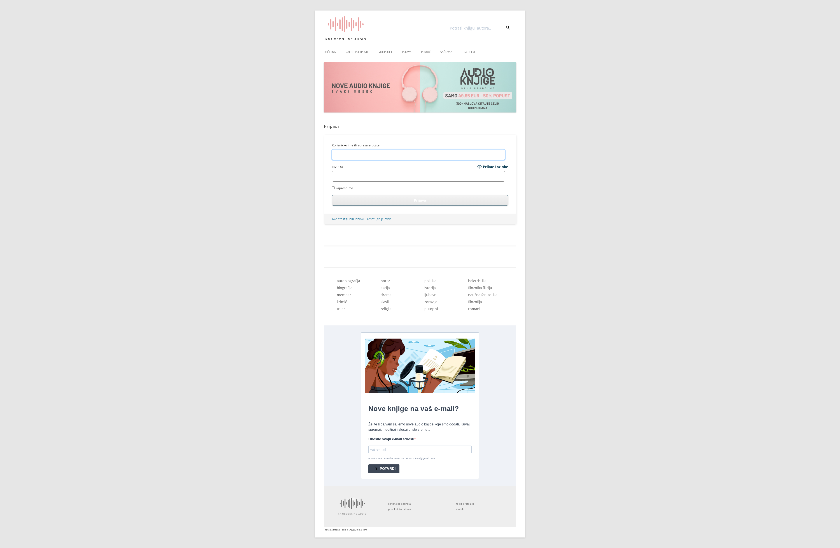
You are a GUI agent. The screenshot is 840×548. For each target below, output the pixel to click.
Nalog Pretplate (357, 52)
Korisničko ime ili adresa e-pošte (356, 145)
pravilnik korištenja (399, 509)
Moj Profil (385, 52)
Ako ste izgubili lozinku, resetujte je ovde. (362, 219)
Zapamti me (344, 188)
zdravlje (430, 301)
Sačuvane (447, 52)
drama (386, 294)
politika (430, 280)
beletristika (477, 280)
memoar (344, 294)
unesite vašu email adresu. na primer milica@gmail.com (401, 458)
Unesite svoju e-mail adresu (391, 439)
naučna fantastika (482, 294)
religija (386, 308)
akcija (385, 287)
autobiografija (348, 280)
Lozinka (337, 167)
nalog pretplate (464, 504)
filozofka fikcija (480, 287)
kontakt (459, 509)
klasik (385, 301)
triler (341, 308)
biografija (344, 287)
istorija (430, 287)
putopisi (431, 308)
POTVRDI (387, 469)
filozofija (475, 301)
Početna (330, 52)
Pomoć (426, 52)
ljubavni (430, 294)
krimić (342, 301)
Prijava (406, 52)
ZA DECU (469, 52)
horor (385, 280)
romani (474, 308)
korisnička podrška (399, 504)
